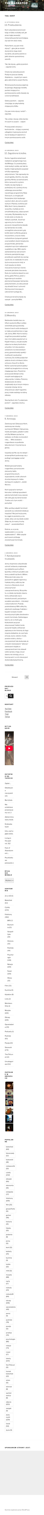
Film (6, 986)
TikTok (7, 717)
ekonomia (9, 1186)
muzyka (9, 1276)
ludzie (8, 1265)
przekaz (9, 1334)
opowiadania (10, 1308)
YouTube (8, 709)
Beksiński (8, 900)
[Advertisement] (22, 1473)
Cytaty (7, 907)
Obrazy (7, 1017)
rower (8, 1353)
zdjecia (8, 1403)
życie (9, 1430)
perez (8, 1314)
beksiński (9, 1148)
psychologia (10, 1340)
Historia (10, 941)
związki (8, 1409)
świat (8, 1425)
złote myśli (8, 1417)
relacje (8, 1347)
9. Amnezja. (10, 418)
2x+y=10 (8, 896)
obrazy (8, 1302)
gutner (8, 1216)
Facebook (8, 711)
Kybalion (8, 994)
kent (9, 1247)
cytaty (8, 1174)
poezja (8, 1327)
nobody (9, 1289)
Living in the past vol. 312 (8, 840)
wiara (8, 1381)
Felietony (8, 914)
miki (9, 1271)
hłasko (8, 1229)
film (9, 1205)
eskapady (9, 1193)
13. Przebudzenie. (13, 25)
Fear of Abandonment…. (9, 850)
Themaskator (16, 3)
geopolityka (10, 1210)
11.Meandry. (10, 315)
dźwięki (9, 1180)
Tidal (7, 714)
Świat (9, 971)
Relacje (10, 964)
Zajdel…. (8, 783)
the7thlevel (10, 1366)
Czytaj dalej (9, 142)
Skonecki (8, 1047)
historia (9, 1223)
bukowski (9, 1161)
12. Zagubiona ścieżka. (15, 153)
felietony (9, 1199)
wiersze (9, 1388)
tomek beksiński (9, 1373)
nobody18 (9, 1295)
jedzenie (9, 1236)
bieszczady (10, 1154)
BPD (9, 921)
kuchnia (9, 1259)
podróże (9, 1321)
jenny (8, 1242)
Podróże (10, 948)
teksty (8, 1360)
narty (8, 1282)
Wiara (9, 978)
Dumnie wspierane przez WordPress (17, 1510)
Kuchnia (8, 990)
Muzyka (8, 1010)
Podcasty (8, 1032)
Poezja (7, 1043)
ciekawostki (10, 1167)
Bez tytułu (8, 800)
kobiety (9, 1252)
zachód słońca (8, 1395)
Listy (7, 999)
